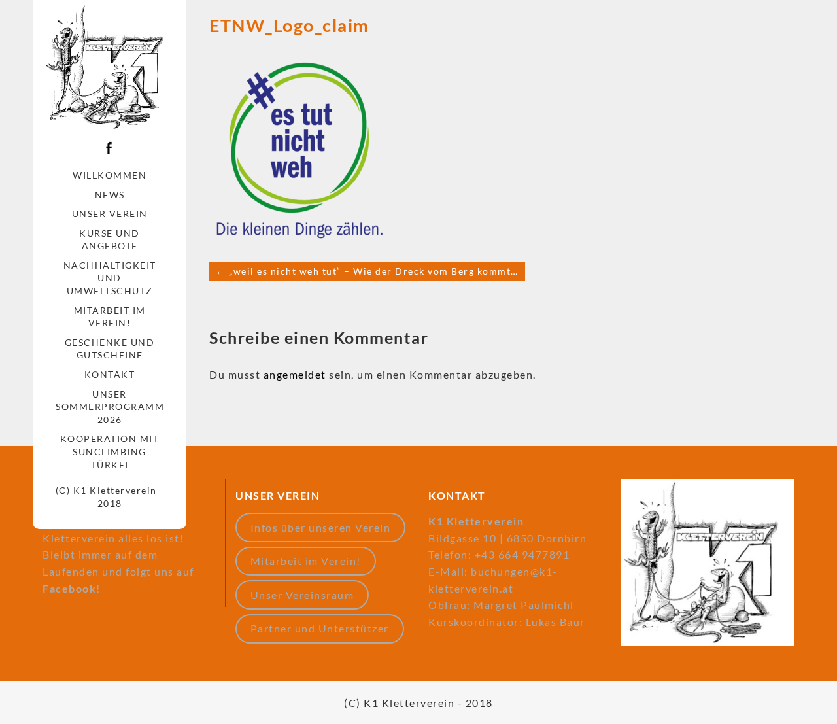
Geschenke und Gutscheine (110, 349)
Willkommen (109, 175)
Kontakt (109, 374)
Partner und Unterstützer (319, 628)
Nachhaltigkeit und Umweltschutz (109, 278)
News (110, 194)
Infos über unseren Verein (320, 527)
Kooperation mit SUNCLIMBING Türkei (110, 451)
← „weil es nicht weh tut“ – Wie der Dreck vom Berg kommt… (367, 271)
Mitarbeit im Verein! (110, 317)
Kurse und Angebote (109, 240)
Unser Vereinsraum (302, 595)
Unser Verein (110, 213)
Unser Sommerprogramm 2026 (110, 406)
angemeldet (295, 374)
